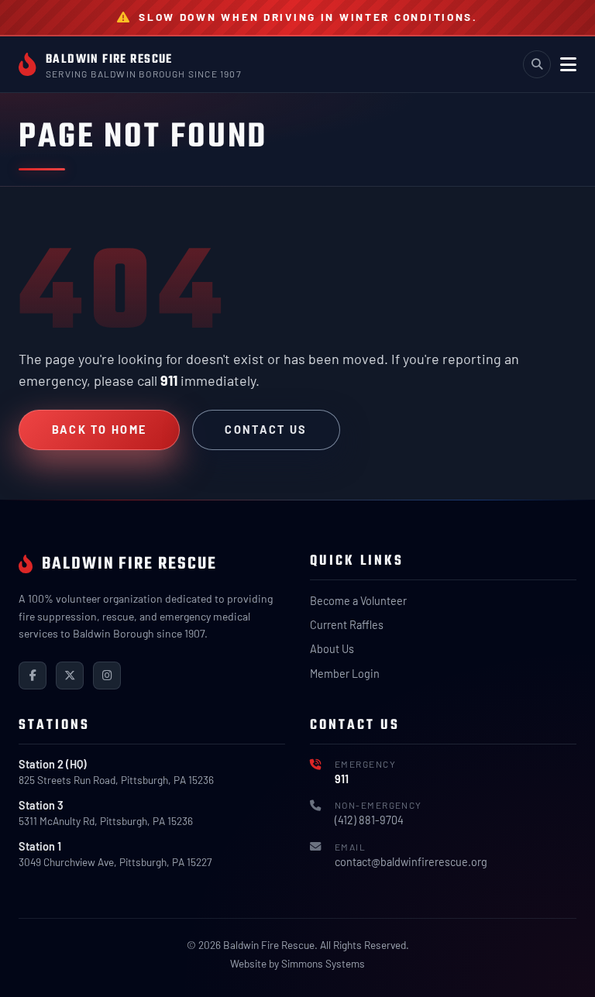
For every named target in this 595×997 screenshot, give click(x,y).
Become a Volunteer (358, 600)
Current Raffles (346, 624)
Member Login (345, 673)
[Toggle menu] (568, 64)
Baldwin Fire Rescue (109, 59)
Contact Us (266, 429)
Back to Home (99, 429)
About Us (332, 648)
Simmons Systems (323, 963)
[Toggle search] (537, 64)
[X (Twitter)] (70, 675)
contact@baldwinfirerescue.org (411, 861)
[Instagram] (107, 675)
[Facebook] (32, 675)
